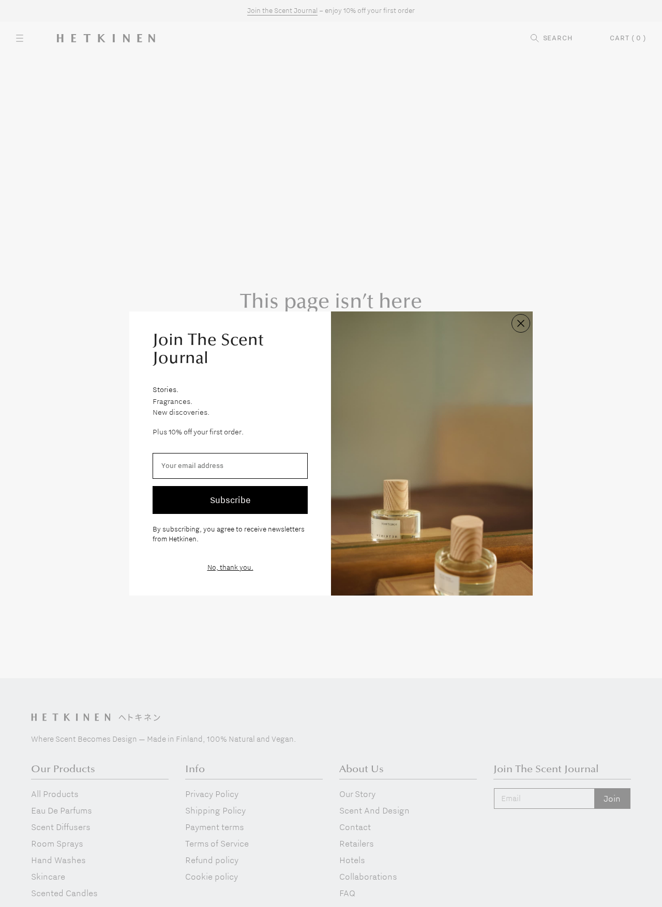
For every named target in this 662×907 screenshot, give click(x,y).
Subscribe (230, 499)
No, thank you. (230, 567)
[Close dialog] (521, 323)
